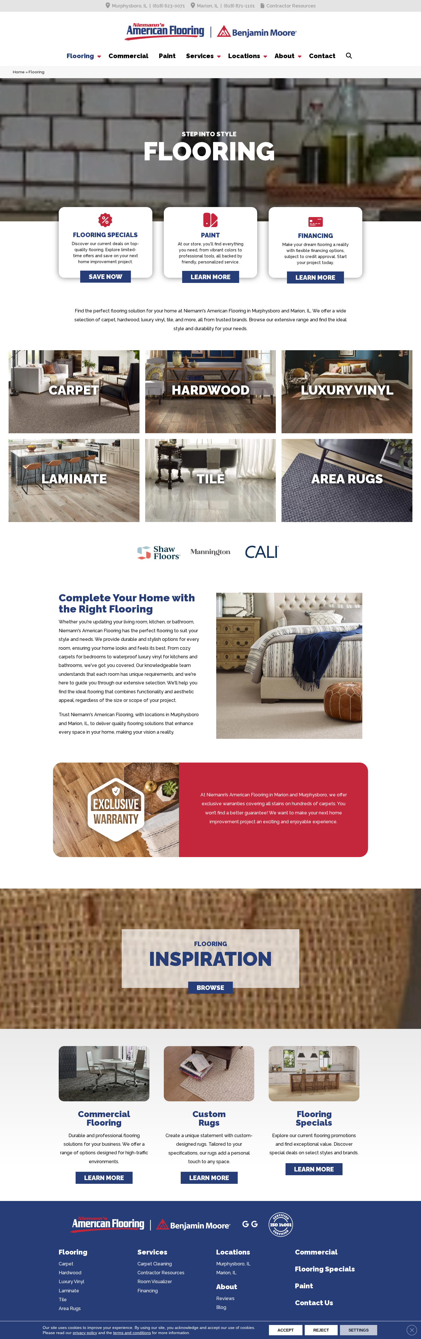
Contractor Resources (291, 6)
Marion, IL (208, 6)
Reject (321, 1330)
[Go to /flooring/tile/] (210, 480)
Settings (359, 1330)
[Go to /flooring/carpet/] (74, 391)
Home (19, 72)
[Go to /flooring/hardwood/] (210, 391)
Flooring (80, 56)
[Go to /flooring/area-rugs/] (347, 480)
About (284, 56)
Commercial (128, 56)
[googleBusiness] (246, 1224)
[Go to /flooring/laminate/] (74, 480)
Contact (322, 56)
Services (200, 56)
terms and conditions (132, 1332)
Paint (167, 56)
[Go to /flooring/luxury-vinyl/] (347, 391)
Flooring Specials (325, 1269)
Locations (244, 56)
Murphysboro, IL (129, 6)
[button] (98, 56)
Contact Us (314, 1303)
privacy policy (85, 1332)
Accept (286, 1330)
